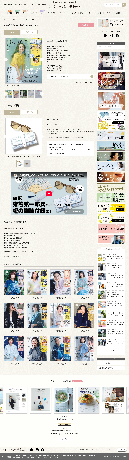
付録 (17, 13)
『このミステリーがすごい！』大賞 (50, 457)
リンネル (57, 455)
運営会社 (88, 450)
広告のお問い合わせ (109, 450)
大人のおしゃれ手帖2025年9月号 (84, 364)
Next (42, 59)
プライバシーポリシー (97, 450)
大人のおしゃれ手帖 (32, 455)
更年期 (25, 13)
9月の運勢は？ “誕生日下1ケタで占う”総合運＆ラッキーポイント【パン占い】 (115, 324)
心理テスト (91, 13)
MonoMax (90, 455)
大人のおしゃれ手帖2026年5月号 (84, 298)
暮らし (74, 13)
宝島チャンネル (17, 455)
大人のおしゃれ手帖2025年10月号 (60, 364)
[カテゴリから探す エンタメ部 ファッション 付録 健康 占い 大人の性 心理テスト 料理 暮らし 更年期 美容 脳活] (111, 363)
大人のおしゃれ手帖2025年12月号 (14, 364)
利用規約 (82, 450)
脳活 (81, 13)
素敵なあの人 (50, 455)
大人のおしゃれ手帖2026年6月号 (60, 298)
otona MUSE (78, 455)
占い (42, 13)
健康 (10, 13)
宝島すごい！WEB (35, 457)
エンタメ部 (51, 13)
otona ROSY (64, 455)
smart (95, 455)
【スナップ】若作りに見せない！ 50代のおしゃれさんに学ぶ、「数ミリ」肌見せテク (115, 315)
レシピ (107, 13)
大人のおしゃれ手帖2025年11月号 (37, 364)
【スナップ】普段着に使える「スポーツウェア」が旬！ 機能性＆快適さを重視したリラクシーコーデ (115, 335)
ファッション (63, 13)
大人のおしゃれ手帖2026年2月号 (60, 331)
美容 (100, 13)
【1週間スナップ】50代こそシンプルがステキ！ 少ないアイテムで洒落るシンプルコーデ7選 (115, 344)
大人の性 (117, 13)
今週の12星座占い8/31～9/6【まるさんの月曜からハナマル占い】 (115, 258)
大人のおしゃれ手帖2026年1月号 (84, 331)
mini (44, 455)
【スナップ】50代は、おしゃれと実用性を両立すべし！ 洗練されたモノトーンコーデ (115, 277)
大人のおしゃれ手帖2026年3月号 (37, 331)
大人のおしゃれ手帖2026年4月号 (14, 331)
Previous (6, 59)
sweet (40, 455)
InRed (24, 455)
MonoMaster (16, 457)
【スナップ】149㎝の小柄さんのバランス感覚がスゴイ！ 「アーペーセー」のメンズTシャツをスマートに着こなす (115, 268)
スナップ (34, 13)
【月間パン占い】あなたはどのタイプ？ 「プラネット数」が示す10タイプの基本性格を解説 (115, 306)
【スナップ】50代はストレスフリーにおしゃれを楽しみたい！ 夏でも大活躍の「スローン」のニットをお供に (115, 297)
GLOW (84, 455)
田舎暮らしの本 (25, 457)
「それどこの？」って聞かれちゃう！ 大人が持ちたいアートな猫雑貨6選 (115, 286)
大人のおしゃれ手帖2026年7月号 (37, 298)
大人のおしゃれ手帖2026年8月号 (14, 298)
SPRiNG (71, 455)
